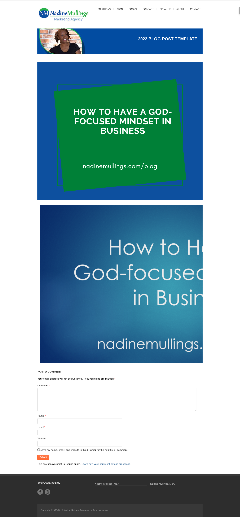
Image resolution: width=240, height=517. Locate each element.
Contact (195, 9)
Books (133, 9)
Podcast (148, 9)
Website (41, 438)
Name (40, 415)
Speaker (165, 9)
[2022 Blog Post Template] (120, 200)
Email (40, 427)
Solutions (103, 9)
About (179, 9)
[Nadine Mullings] (56, 14)
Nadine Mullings (71, 510)
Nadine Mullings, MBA (107, 483)
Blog (119, 9)
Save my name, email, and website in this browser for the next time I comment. (84, 449)
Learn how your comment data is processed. (106, 463)
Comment (43, 385)
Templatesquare (100, 510)
